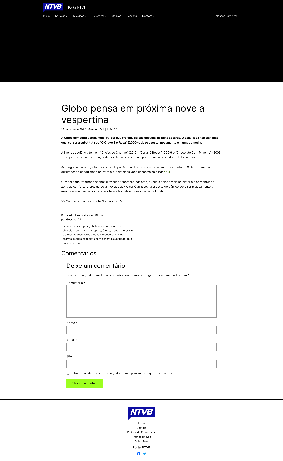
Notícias (117, 230)
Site (69, 356)
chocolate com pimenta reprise (82, 230)
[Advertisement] (141, 54)
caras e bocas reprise (76, 226)
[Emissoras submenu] (106, 16)
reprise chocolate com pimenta (92, 238)
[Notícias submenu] (66, 16)
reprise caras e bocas (87, 234)
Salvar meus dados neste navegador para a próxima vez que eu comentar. (122, 373)
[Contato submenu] (154, 16)
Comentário (75, 282)
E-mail (71, 339)
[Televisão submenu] (86, 16)
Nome (71, 322)
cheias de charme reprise (106, 226)
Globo (99, 215)
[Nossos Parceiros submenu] (239, 16)
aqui (167, 172)
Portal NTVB (76, 7)
